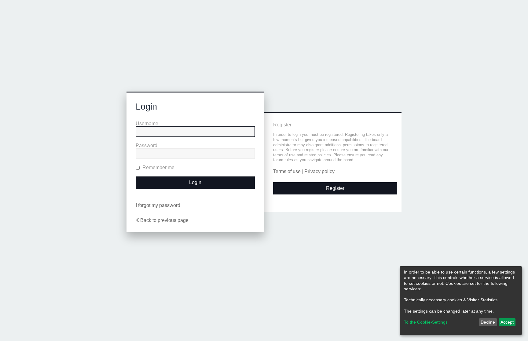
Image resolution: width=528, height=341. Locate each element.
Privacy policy (319, 171)
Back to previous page (164, 220)
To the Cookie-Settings (426, 322)
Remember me (157, 167)
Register (335, 188)
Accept (507, 322)
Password (146, 145)
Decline (488, 322)
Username (147, 123)
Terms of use (287, 171)
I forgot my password (158, 205)
